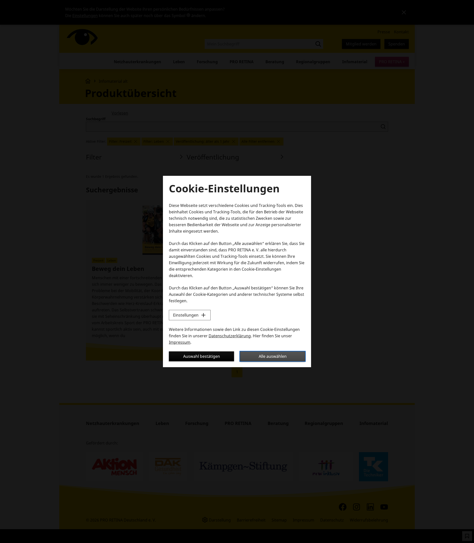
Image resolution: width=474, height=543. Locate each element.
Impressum (179, 342)
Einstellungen (185, 315)
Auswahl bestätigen (201, 356)
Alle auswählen (273, 356)
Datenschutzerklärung (230, 336)
